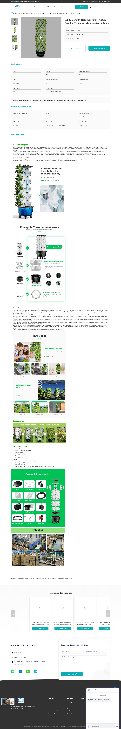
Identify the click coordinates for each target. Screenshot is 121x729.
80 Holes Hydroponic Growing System (62, 578)
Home (35, 7)
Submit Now (71, 674)
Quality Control (70, 708)
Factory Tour (70, 705)
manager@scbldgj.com (20, 657)
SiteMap (69, 711)
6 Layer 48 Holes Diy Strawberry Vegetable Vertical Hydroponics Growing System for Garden (49, 624)
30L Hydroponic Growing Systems (42, 578)
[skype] (22, 672)
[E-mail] (37, 672)
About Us (56, 7)
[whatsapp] (15, 672)
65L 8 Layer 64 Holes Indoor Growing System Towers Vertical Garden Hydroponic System (71, 624)
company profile (70, 702)
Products (41, 7)
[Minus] (117, 690)
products (19, 13)
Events (71, 7)
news (81, 705)
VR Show (49, 7)
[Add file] (88, 726)
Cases (81, 702)
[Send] (117, 726)
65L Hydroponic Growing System (23, 578)
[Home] (17, 6)
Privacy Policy (27, 726)
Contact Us (64, 7)
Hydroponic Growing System (30, 13)
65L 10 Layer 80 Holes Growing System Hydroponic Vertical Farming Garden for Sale (94, 624)
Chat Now (81, 6)
